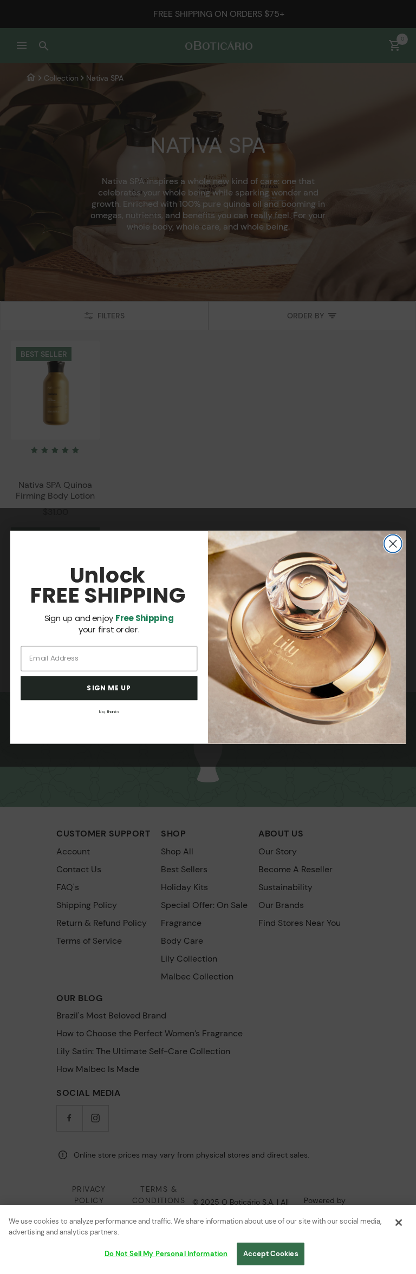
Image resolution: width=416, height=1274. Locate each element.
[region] (208, 1239)
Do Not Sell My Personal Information (166, 1253)
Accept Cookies (270, 1253)
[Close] (399, 1222)
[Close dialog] (393, 543)
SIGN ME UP (109, 688)
